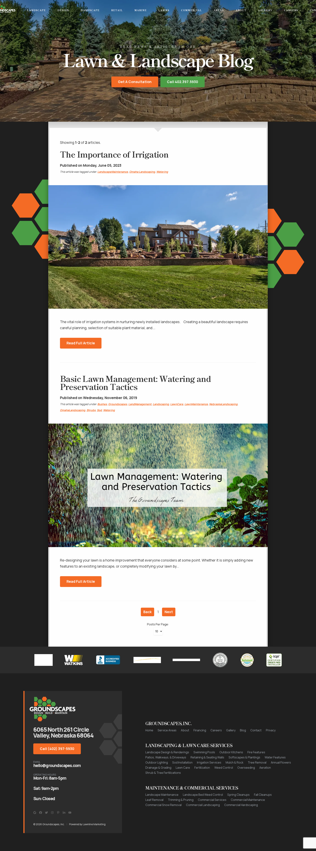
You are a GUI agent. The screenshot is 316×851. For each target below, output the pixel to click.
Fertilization (202, 768)
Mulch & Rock (234, 763)
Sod (99, 410)
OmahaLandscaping (72, 410)
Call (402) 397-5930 (57, 749)
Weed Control (223, 768)
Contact (256, 731)
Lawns (163, 10)
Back (147, 612)
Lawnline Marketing (94, 824)
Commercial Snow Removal (163, 805)
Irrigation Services (209, 763)
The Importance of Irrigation (114, 154)
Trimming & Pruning (180, 800)
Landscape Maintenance (161, 795)
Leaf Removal (154, 800)
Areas (219, 10)
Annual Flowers (281, 763)
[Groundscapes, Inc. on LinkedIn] (64, 813)
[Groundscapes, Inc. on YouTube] (70, 813)
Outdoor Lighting (156, 763)
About (241, 10)
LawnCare (176, 404)
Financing (199, 731)
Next (169, 612)
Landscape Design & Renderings (167, 753)
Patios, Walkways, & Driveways (165, 758)
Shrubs (91, 410)
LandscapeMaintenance (112, 172)
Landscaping (161, 404)
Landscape (36, 10)
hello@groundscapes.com (57, 766)
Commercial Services (212, 800)
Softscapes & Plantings (244, 758)
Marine (140, 10)
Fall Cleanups (263, 795)
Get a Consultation (135, 82)
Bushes (102, 404)
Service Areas (167, 731)
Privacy (271, 731)
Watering (162, 172)
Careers (291, 10)
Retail (117, 10)
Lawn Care (183, 768)
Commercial (191, 10)
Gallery (265, 10)
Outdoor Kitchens (231, 753)
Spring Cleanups (238, 795)
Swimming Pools (204, 753)
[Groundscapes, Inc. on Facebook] (41, 813)
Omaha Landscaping (142, 172)
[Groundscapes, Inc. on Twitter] (46, 813)
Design (63, 10)
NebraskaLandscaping (223, 404)
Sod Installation (182, 763)
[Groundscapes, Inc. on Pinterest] (58, 813)
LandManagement (139, 404)
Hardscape (90, 10)
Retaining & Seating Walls (207, 758)
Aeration (265, 768)
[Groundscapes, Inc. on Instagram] (52, 813)
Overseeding (246, 768)
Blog (243, 731)
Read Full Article (81, 343)
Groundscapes (117, 404)
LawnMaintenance (196, 404)
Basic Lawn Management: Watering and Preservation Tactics (135, 383)
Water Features (275, 758)
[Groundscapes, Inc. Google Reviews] (35, 813)
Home (149, 731)
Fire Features (256, 753)
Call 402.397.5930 (182, 82)
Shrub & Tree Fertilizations (163, 773)
